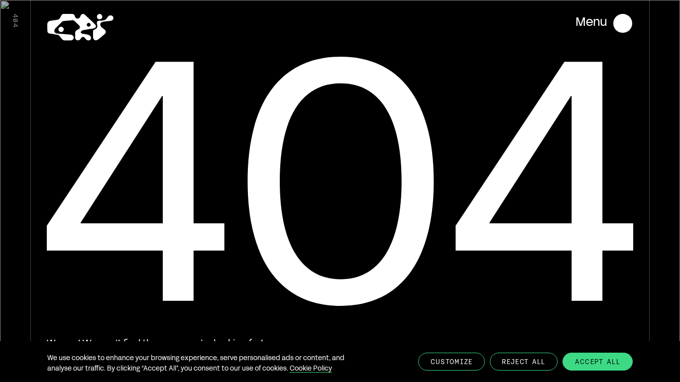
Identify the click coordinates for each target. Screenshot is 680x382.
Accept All (597, 362)
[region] (340, 361)
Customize (452, 362)
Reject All (523, 362)
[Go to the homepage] (80, 28)
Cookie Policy (311, 369)
